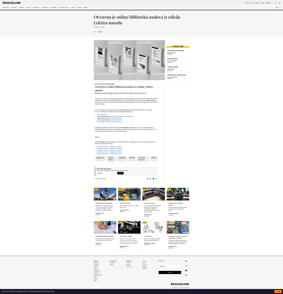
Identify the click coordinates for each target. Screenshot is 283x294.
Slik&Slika (268, 2)
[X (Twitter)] (186, 267)
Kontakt (128, 264)
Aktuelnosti (6, 7)
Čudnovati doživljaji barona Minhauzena (121, 116)
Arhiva (86, 7)
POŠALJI (170, 272)
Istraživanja (45, 7)
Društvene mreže (64, 7)
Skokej (111, 264)
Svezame (112, 262)
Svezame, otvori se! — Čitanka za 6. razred (109, 148)
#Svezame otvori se (141, 159)
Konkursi (247, 2)
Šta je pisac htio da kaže (115, 118)
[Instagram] (186, 276)
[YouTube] (186, 272)
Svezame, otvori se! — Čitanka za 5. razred (109, 146)
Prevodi (79, 7)
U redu (278, 291)
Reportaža (36, 7)
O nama (128, 262)
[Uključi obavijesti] (281, 3)
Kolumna (21, 7)
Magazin (263, 2)
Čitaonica (257, 2)
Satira (73, 7)
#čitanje (132, 158)
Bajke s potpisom (102, 114)
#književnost (100, 158)
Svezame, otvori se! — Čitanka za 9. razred (109, 153)
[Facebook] (186, 262)
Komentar (14, 7)
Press (252, 2)
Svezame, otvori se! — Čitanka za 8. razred (109, 152)
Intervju (29, 7)
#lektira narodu (110, 159)
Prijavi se (120, 173)
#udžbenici (122, 158)
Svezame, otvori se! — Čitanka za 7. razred (109, 150)
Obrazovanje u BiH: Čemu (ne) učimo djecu (109, 121)
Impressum (129, 266)
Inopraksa (54, 7)
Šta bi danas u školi (115, 120)
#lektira (153, 158)
